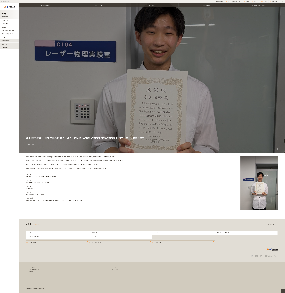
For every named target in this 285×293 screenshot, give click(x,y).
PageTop (283, 291)
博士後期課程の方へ (205, 5)
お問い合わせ (271, 224)
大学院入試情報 (5, 40)
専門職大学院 (4, 47)
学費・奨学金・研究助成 (7, 30)
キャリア (3, 37)
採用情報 (114, 267)
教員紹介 (3, 27)
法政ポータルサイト (6, 44)
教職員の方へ (115, 269)
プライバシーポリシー (34, 269)
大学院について (5, 20)
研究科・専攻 (4, 23)
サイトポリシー (32, 267)
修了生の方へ (152, 5)
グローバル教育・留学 (7, 34)
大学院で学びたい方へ (45, 5)
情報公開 (31, 271)
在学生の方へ (98, 5)
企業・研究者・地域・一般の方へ (258, 5)
